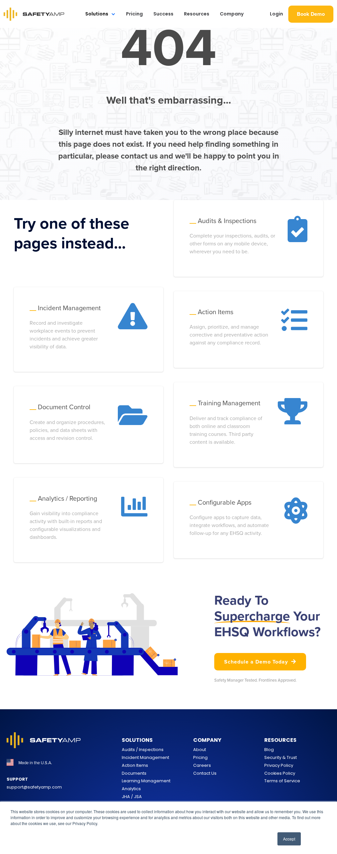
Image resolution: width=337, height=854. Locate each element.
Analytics (131, 788)
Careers (202, 765)
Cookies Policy (279, 773)
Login (276, 14)
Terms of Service (282, 781)
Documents (134, 773)
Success (163, 14)
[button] (100, 14)
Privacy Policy (278, 765)
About (199, 749)
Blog (269, 749)
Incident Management (145, 757)
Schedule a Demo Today (260, 662)
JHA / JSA (132, 796)
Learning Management (146, 781)
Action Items (135, 765)
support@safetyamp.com (34, 787)
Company (232, 14)
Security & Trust (280, 757)
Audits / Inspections (143, 749)
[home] (34, 14)
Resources (196, 14)
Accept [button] (289, 838)
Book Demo (311, 14)
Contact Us (205, 773)
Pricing (134, 14)
